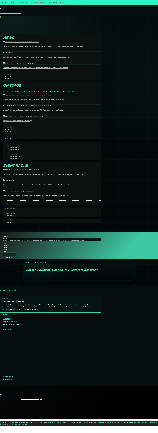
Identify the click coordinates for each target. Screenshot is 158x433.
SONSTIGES (9, 138)
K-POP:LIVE (10, 133)
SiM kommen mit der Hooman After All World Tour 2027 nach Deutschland (36, 57)
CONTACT (6, 217)
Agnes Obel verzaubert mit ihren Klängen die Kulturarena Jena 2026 (33, 99)
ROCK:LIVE (9, 127)
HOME (5, 30)
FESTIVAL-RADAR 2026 (12, 204)
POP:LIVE (9, 131)
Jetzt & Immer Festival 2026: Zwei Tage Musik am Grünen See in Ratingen (35, 68)
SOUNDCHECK (10, 145)
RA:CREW (9, 219)
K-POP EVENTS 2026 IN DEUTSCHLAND (16, 202)
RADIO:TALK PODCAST (12, 211)
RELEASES (9, 78)
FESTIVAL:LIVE (10, 136)
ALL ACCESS (7, 206)
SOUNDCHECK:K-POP (14, 147)
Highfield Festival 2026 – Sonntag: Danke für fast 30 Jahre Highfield (33, 110)
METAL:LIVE (10, 129)
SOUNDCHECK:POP (14, 154)
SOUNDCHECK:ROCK (14, 149)
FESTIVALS (9, 76)
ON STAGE (6, 81)
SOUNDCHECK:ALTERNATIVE (16, 156)
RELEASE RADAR (8, 140)
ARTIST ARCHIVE (11, 213)
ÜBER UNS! (9, 222)
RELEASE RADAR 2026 (12, 142)
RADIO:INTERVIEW (11, 208)
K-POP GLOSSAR (10, 215)
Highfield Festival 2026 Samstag (17, 121)
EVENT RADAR (7, 160)
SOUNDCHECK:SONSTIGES (16, 158)
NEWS (5, 33)
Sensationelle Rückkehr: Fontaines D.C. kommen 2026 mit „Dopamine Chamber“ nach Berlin (44, 46)
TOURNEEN (9, 74)
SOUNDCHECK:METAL (14, 152)
